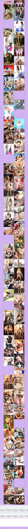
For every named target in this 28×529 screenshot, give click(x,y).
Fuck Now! (12, 3)
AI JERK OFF (8, 3)
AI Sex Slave (5, 3)
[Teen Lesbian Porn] (9, 1)
